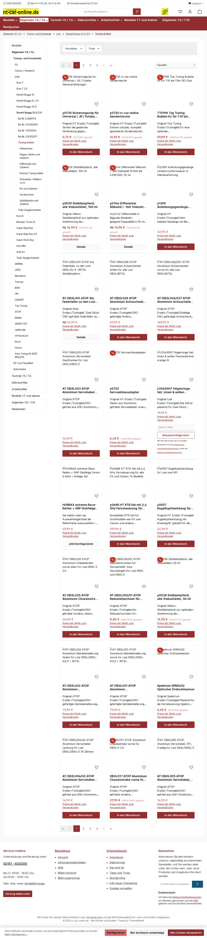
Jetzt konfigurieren (81, 543)
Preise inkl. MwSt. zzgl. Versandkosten (74, 142)
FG (16, 64)
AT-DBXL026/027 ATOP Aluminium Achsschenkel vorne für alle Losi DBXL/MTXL (175, 300)
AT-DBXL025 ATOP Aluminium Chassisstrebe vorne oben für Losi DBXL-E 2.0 (80, 597)
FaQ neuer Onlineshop (123, 883)
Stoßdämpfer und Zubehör (29, 202)
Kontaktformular (35, 883)
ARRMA (19, 263)
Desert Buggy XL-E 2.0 (29, 112)
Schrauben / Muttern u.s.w (31, 181)
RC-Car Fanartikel (23, 363)
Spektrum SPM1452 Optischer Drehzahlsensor (176, 687)
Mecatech (20, 275)
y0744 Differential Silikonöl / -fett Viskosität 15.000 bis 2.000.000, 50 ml (128, 205)
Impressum (116, 857)
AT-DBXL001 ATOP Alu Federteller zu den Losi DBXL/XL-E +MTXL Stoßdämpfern (78, 300)
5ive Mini (21, 245)
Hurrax (18, 347)
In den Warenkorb (81, 152)
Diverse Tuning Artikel (31, 173)
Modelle (16, 45)
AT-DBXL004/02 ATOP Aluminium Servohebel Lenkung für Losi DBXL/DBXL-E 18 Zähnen (80, 778)
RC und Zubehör (28, 188)
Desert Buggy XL (25, 94)
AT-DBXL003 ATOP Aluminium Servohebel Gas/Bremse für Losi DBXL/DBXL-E (78, 390)
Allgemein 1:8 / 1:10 (23, 402)
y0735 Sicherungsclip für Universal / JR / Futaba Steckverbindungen (80, 114)
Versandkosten (94, 917)
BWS (17, 287)
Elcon (18, 341)
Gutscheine (19, 369)
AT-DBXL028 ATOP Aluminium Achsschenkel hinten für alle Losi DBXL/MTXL (128, 300)
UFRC (18, 269)
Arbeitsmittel (19, 389)
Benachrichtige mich (176, 435)
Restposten (18, 409)
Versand (63, 857)
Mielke (18, 317)
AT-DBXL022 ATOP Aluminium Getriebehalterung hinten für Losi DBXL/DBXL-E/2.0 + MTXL (80, 687)
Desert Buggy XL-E (26, 106)
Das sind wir (116, 867)
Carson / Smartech (25, 70)
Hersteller (71, 48)
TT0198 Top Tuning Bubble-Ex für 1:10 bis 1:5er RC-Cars (172, 114)
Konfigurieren (116, 932)
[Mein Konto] (190, 11)
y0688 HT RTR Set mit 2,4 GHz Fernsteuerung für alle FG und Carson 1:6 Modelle (128, 506)
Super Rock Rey (25, 240)
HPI (16, 293)
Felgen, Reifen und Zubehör (30, 156)
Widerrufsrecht (67, 872)
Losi (17, 76)
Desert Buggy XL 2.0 (27, 100)
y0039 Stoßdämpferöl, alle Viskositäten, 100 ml (80, 205)
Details (81, 246)
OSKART (19, 299)
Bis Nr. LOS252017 (27, 136)
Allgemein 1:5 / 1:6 (23, 52)
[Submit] (197, 884)
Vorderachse (27, 194)
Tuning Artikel (26, 142)
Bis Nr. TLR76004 (27, 130)
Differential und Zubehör (28, 165)
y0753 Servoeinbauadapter (124, 390)
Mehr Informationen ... (16, 934)
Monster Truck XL (25, 222)
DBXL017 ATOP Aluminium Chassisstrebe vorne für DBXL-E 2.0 (128, 778)
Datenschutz (117, 862)
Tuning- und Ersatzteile (27, 58)
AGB (60, 867)
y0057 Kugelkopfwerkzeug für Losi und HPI (174, 506)
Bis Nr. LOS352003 (28, 124)
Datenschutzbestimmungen (169, 452)
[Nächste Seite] (104, 65)
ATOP (18, 311)
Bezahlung (62, 851)
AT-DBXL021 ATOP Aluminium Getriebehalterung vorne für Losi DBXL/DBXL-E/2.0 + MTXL (128, 687)
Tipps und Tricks (119, 872)
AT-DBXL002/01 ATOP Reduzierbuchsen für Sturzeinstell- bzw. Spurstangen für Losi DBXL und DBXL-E (125, 597)
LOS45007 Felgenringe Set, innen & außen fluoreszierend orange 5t (175, 390)
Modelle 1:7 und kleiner (26, 395)
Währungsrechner (69, 878)
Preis (92, 48)
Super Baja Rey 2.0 (26, 234)
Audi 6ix (20, 251)
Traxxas (19, 281)
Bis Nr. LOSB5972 (27, 118)
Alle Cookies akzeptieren (186, 932)
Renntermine (117, 878)
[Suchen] (137, 11)
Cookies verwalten (120, 888)
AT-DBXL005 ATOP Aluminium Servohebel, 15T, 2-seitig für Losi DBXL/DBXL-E (173, 778)
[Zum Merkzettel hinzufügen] (96, 104)
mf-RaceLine (21, 335)
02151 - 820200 (15, 864)
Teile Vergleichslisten (29, 210)
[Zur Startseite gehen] (21, 11)
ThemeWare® (136, 920)
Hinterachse (26, 148)
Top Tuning (21, 305)
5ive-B (19, 216)
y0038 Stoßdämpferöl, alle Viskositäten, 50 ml (174, 597)
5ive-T (19, 82)
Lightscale (20, 329)
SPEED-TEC (21, 323)
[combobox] (96, 11)
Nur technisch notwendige (147, 932)
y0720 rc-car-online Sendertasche (124, 114)
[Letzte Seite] (110, 65)
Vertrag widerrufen (17, 893)
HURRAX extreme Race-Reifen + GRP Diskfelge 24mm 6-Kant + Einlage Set (79, 506)
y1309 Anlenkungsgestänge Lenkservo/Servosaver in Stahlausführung (175, 205)
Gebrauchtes (19, 382)
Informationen (117, 851)
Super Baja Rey (24, 228)
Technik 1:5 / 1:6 (21, 375)
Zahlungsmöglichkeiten (72, 862)
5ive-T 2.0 (21, 88)
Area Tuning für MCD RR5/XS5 (26, 355)
